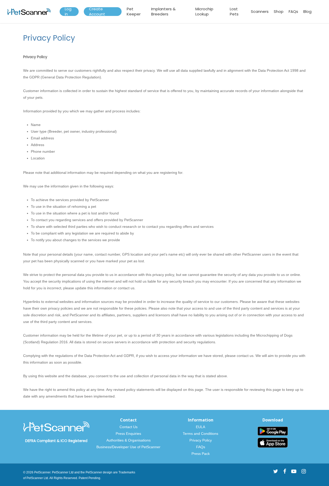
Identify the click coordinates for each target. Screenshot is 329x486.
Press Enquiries (128, 433)
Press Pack (200, 454)
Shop (279, 11)
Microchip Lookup (204, 11)
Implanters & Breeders (163, 11)
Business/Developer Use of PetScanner (128, 447)
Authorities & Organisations (128, 440)
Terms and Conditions (200, 433)
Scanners (260, 11)
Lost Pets (234, 11)
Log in (68, 11)
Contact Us (129, 427)
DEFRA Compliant (40, 440)
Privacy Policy (200, 440)
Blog (307, 11)
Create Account (97, 11)
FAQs (293, 11)
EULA (200, 427)
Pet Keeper (134, 11)
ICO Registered (74, 440)
